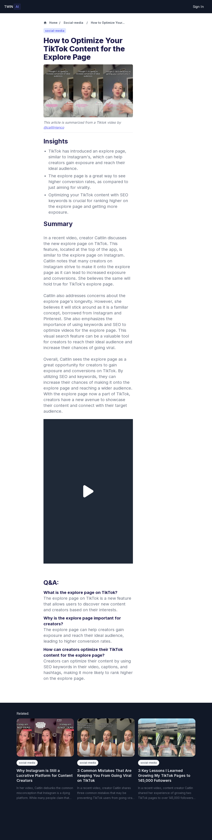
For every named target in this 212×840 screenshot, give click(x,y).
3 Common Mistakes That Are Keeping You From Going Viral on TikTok (104, 775)
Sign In (198, 7)
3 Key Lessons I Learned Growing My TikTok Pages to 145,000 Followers (164, 775)
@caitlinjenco (53, 127)
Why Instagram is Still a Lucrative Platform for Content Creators (45, 775)
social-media (27, 762)
